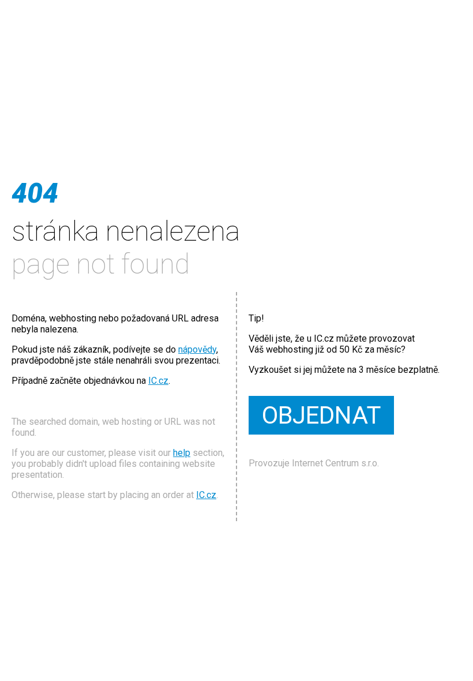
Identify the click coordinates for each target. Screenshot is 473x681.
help (181, 452)
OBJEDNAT (321, 415)
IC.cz (158, 380)
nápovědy (197, 349)
